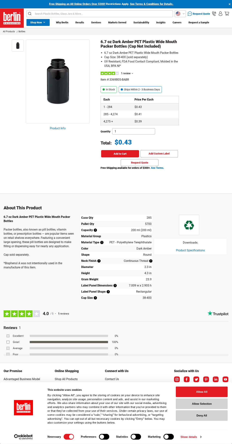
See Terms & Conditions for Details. (151, 4)
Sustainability (141, 22)
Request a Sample (198, 22)
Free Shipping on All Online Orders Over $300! (77, 4)
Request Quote (139, 162)
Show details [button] (189, 436)
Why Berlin (62, 22)
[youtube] (225, 379)
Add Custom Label (159, 153)
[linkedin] (216, 379)
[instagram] (177, 379)
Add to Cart (120, 153)
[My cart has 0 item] (227, 13)
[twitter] (196, 379)
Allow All (201, 391)
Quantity (105, 131)
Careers (177, 22)
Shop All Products (66, 379)
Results (79, 22)
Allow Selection (202, 403)
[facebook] (187, 379)
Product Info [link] (58, 128)
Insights (160, 22)
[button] (214, 13)
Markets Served (117, 22)
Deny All (201, 415)
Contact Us (112, 379)
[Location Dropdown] (180, 13)
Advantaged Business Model (22, 379)
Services (96, 22)
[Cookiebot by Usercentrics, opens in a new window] (23, 437)
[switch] (104, 437)
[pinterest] (206, 379)
